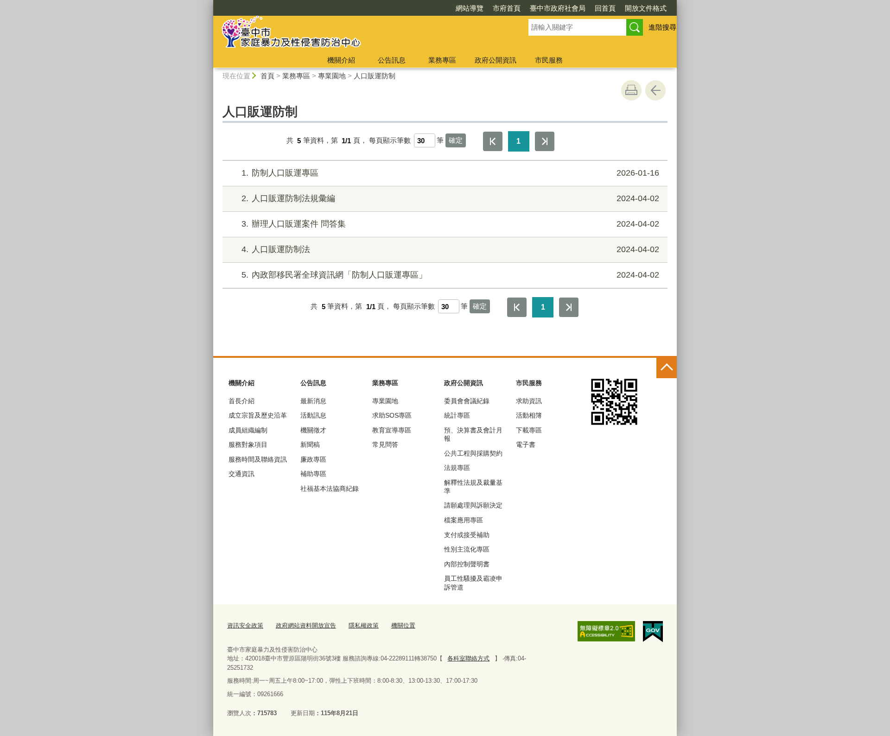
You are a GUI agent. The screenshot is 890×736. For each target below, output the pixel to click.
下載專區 (529, 430)
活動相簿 (529, 415)
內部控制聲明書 (467, 564)
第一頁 (492, 141)
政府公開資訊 (495, 60)
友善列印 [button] (631, 90)
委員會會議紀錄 (467, 401)
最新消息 (313, 401)
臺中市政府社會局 (557, 8)
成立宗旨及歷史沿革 (258, 415)
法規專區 (457, 467)
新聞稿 (310, 444)
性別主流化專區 (467, 549)
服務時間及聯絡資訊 (258, 459)
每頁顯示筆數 (390, 141)
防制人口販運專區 (450, 173)
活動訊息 (313, 415)
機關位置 (403, 625)
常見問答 (385, 444)
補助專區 (313, 473)
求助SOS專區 (392, 415)
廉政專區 (313, 459)
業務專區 (442, 60)
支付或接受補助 (467, 535)
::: (209, 4)
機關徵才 (313, 430)
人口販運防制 (374, 76)
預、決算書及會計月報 (473, 434)
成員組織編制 (248, 430)
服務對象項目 (248, 444)
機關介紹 (341, 60)
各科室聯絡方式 (468, 658)
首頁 (267, 76)
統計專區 (457, 415)
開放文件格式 (646, 8)
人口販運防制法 (450, 249)
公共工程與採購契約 (473, 453)
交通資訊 (241, 473)
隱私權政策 (364, 625)
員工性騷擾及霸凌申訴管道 (473, 582)
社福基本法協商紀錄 (329, 488)
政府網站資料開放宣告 (306, 625)
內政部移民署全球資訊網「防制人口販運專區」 (450, 274)
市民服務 (549, 60)
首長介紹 (241, 401)
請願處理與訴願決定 (473, 505)
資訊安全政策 (245, 625)
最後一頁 (544, 141)
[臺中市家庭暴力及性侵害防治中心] (360, 33)
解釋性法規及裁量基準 (473, 487)
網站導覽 (469, 8)
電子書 (525, 444)
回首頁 (605, 8)
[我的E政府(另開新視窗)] (653, 631)
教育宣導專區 (391, 430)
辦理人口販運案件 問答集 (450, 223)
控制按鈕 (666, 368)
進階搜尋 (662, 27)
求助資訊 (529, 401)
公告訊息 (392, 60)
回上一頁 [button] (655, 90)
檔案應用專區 (463, 520)
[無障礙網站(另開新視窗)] (606, 631)
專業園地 (332, 76)
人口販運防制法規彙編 (450, 198)
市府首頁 (507, 8)
